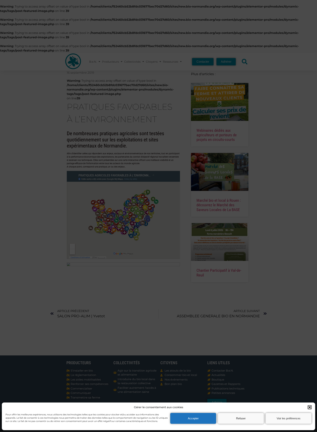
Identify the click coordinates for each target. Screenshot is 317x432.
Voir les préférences (288, 418)
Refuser (241, 418)
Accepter (193, 418)
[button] (309, 407)
